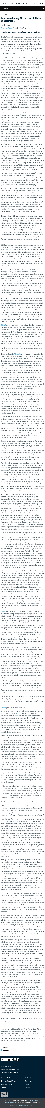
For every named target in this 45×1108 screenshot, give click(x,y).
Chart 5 (23, 666)
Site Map (27, 1087)
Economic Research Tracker (9, 1081)
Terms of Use (33, 1100)
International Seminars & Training (10, 1069)
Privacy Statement (9, 1102)
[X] (2, 1060)
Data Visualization (6, 1078)
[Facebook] (18, 1060)
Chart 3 (3, 325)
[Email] (11, 1060)
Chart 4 (3, 611)
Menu (6, 8)
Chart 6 (3, 707)
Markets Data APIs (6, 1084)
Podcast (3, 1087)
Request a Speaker (6, 1066)
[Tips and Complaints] (21, 1095)
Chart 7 (18, 713)
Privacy (27, 1084)
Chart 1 (38, 190)
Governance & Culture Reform (9, 1073)
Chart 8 (15, 821)
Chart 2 (9, 249)
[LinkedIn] (8, 1060)
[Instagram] (15, 1060)
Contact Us (28, 1078)
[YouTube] (5, 1060)
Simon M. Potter (6, 28)
